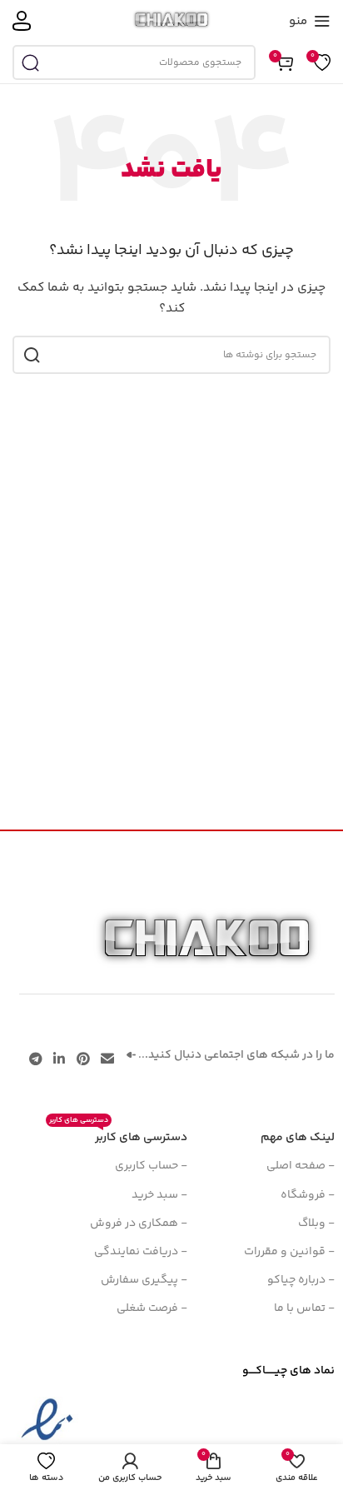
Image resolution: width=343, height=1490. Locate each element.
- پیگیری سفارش (144, 1280)
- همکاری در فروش (138, 1223)
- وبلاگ (316, 1223)
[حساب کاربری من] (21, 20)
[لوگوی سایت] (172, 21)
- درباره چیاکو (301, 1280)
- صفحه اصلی (300, 1166)
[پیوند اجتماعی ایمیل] (107, 1060)
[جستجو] (29, 62)
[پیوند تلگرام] (35, 1060)
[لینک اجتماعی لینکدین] (59, 1060)
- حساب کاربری (151, 1166)
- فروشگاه (308, 1195)
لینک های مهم (298, 1138)
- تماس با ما (304, 1308)
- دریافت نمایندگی (140, 1252)
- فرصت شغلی (152, 1308)
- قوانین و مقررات (289, 1252)
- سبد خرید (159, 1195)
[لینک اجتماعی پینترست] (83, 1060)
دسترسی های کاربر (118, 1135)
